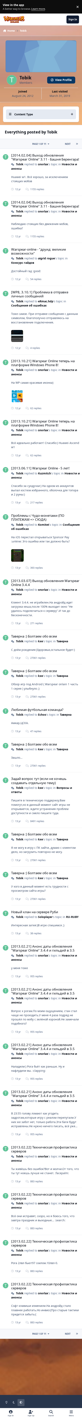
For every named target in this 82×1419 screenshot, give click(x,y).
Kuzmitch (44, 473)
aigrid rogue (46, 258)
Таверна (62, 641)
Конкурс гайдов (22, 263)
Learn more (7, 7)
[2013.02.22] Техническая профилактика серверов (44, 1149)
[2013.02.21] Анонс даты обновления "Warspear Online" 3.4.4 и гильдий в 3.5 (43, 948)
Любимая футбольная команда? (37, 709)
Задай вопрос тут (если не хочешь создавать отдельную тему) (38, 780)
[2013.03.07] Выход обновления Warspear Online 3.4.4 (45, 582)
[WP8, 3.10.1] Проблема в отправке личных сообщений (39, 294)
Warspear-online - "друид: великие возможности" (38, 251)
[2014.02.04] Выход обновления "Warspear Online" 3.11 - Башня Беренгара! (45, 157)
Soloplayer (45, 917)
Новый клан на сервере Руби (34, 912)
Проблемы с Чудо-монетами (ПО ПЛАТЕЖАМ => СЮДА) (37, 517)
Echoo (42, 714)
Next (67, 143)
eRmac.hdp (45, 301)
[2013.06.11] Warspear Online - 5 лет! (40, 468)
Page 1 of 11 (39, 143)
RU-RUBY (72, 917)
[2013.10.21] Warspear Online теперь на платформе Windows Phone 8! (43, 363)
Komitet (43, 525)
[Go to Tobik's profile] (5, 157)
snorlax (43, 164)
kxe (40, 641)
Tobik (19, 164)
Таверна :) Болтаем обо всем (34, 636)
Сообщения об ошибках (29, 305)
